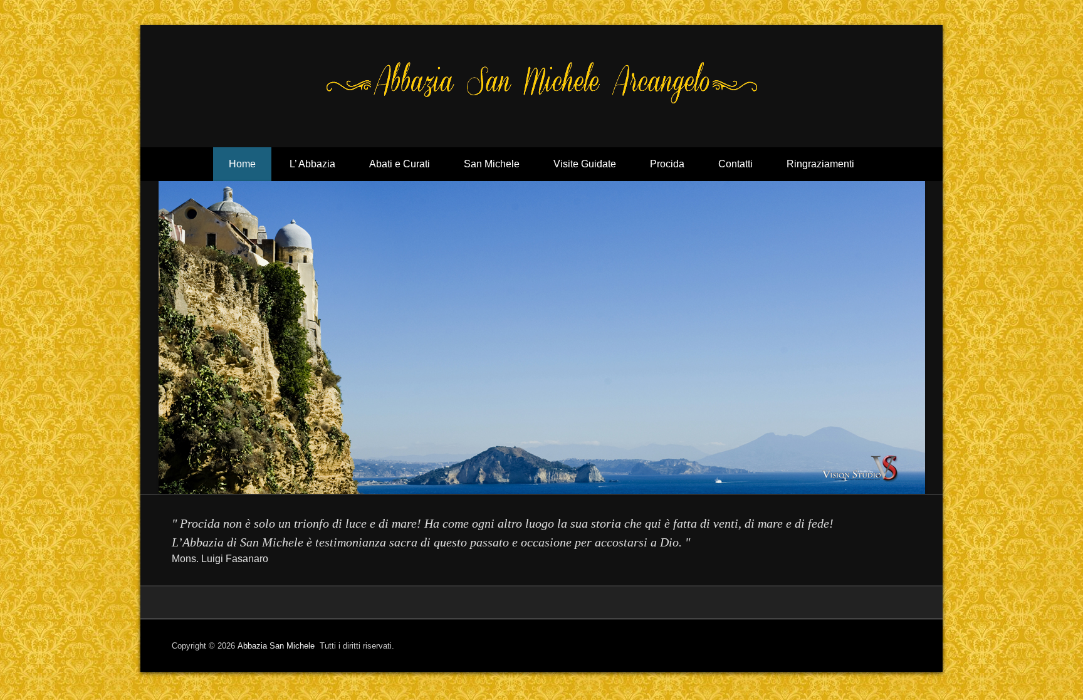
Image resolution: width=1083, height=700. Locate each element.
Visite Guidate (584, 164)
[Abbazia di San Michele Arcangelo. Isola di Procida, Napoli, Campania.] (541, 337)
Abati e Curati (399, 164)
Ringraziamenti (820, 164)
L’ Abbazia (312, 164)
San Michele (492, 164)
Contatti (735, 164)
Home (242, 164)
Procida (667, 164)
